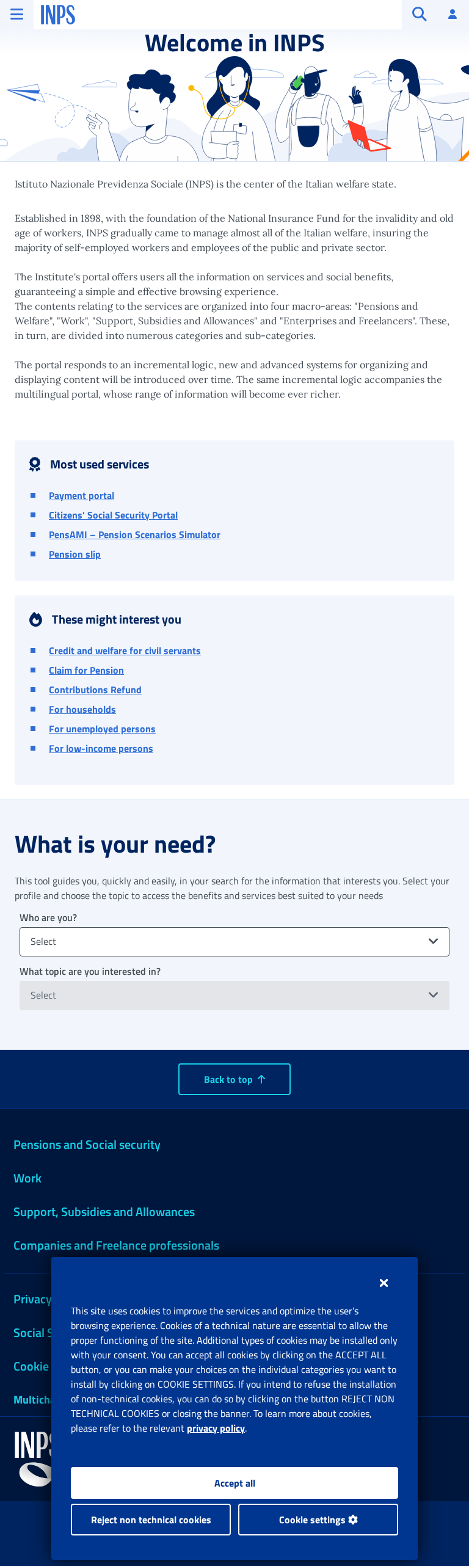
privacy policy (216, 1428)
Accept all (234, 1483)
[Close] (383, 1282)
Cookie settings (313, 1519)
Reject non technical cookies (151, 1519)
